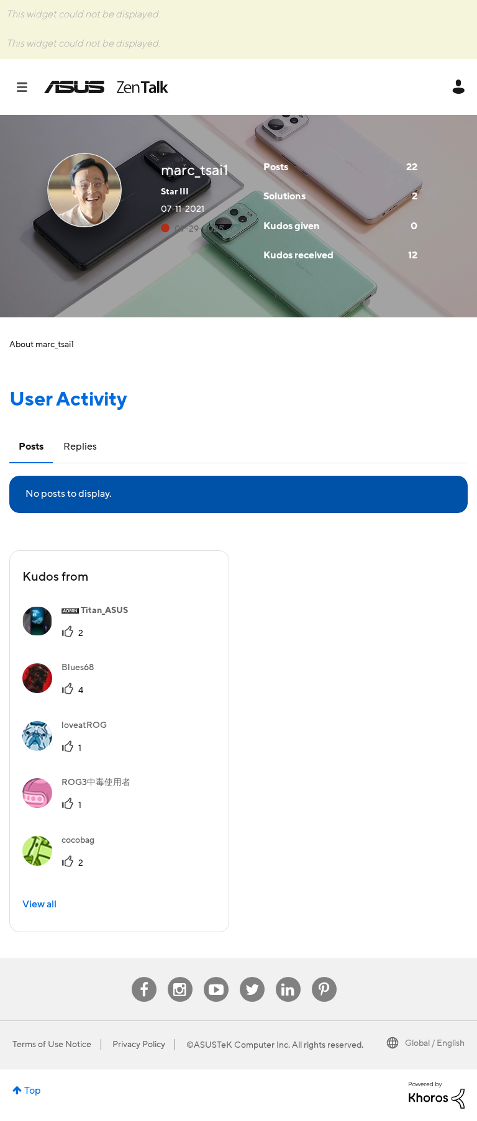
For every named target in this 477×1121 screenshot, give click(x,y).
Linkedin (288, 977)
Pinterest (324, 977)
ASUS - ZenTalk (106, 87)
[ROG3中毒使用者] (81, 805)
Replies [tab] (80, 446)
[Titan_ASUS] (79, 633)
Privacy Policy (138, 1044)
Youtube (216, 977)
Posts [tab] (31, 446)
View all (39, 904)
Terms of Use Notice (51, 1044)
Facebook (144, 977)
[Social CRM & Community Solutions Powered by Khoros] (437, 1094)
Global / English (435, 1043)
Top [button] (32, 1090)
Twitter (252, 977)
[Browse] (28, 86)
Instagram (179, 977)
